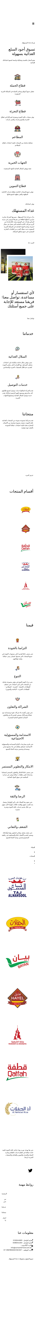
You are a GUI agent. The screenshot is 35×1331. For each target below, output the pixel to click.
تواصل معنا (30, 318)
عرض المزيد (29, 475)
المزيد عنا (31, 243)
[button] (17, 23)
